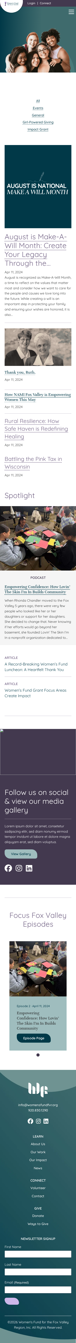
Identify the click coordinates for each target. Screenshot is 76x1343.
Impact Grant (38, 129)
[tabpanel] (38, 996)
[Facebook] (8, 868)
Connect (45, 3)
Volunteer (38, 1188)
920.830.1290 (38, 1110)
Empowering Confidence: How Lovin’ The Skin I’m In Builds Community (37, 589)
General (38, 115)
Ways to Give (38, 1224)
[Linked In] (29, 868)
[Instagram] (19, 868)
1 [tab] (38, 1055)
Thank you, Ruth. (20, 372)
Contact (38, 1196)
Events (38, 108)
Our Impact (38, 1160)
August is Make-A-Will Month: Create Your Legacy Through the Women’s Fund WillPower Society (36, 258)
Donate (38, 1216)
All (38, 101)
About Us (38, 1144)
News (38, 1168)
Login (31, 3)
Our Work (38, 1152)
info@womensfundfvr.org (38, 1105)
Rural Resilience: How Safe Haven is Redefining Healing (36, 428)
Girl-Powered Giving (38, 122)
